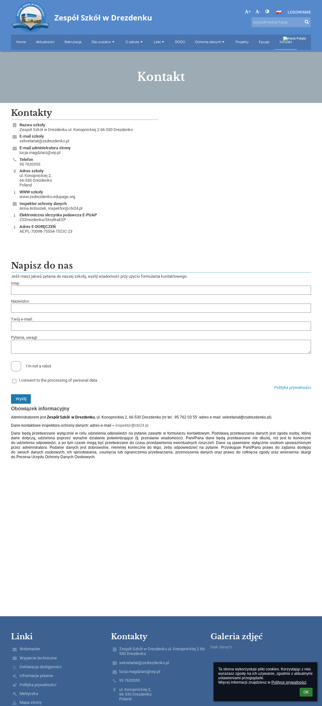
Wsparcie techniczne (38, 658)
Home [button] (21, 42)
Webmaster (29, 648)
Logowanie (299, 12)
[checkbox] (16, 366)
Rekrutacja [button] (72, 42)
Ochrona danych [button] (208, 42)
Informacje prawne (36, 675)
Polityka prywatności (292, 387)
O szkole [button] (132, 42)
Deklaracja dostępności (40, 666)
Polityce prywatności (288, 682)
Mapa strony (30, 702)
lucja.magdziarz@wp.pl (39, 152)
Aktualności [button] (45, 42)
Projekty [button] (242, 42)
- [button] (259, 11)
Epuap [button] (264, 42)
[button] (267, 11)
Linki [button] (157, 42)
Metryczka (28, 693)
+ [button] (249, 11)
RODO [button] (180, 42)
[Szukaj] (306, 22)
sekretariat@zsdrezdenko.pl (44, 141)
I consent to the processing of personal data (58, 380)
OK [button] (306, 692)
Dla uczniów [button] (101, 42)
